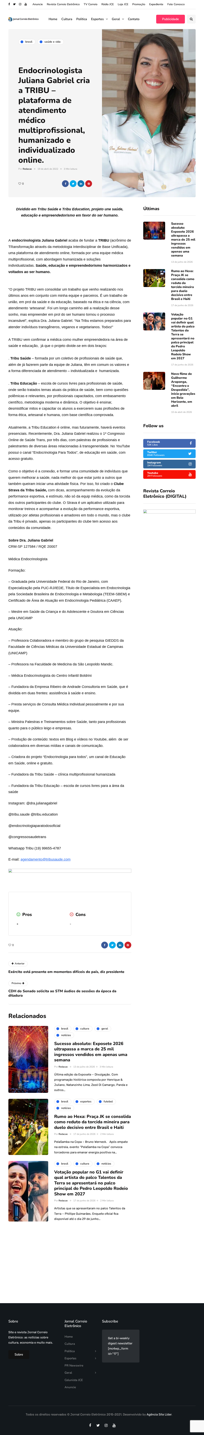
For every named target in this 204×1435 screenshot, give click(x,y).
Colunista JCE (74, 1380)
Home (53, 19)
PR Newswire (74, 1365)
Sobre (19, 1354)
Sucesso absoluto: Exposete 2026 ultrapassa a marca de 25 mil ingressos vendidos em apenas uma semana (183, 239)
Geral (116, 19)
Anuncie (37, 4)
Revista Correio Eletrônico (63, 4)
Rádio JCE (107, 4)
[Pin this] (88, 183)
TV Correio (90, 4)
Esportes (97, 19)
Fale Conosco (176, 4)
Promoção (138, 4)
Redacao (27, 168)
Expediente (156, 4)
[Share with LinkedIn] (80, 183)
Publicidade (170, 19)
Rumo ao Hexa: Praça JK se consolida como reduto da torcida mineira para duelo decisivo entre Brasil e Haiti (182, 285)
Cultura (66, 19)
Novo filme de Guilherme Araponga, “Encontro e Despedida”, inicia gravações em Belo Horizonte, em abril (183, 390)
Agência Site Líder (159, 1414)
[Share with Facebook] (65, 183)
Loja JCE (123, 4)
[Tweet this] (73, 183)
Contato (133, 19)
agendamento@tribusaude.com (46, 859)
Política (81, 19)
